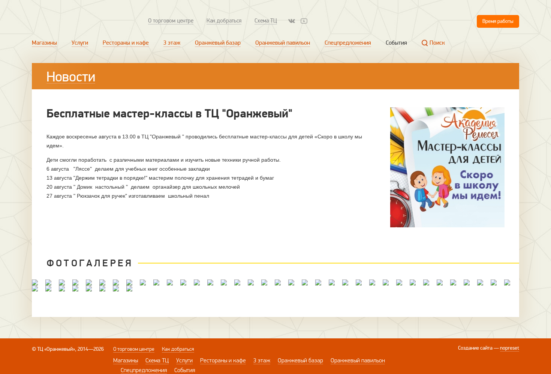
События (396, 43)
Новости (70, 77)
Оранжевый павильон (282, 43)
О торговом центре (170, 20)
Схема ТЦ (266, 20)
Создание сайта (475, 348)
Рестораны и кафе (126, 43)
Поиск (437, 43)
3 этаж (171, 43)
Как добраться (224, 20)
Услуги (80, 43)
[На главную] (81, 21)
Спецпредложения (348, 43)
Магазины (44, 43)
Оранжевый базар (218, 43)
